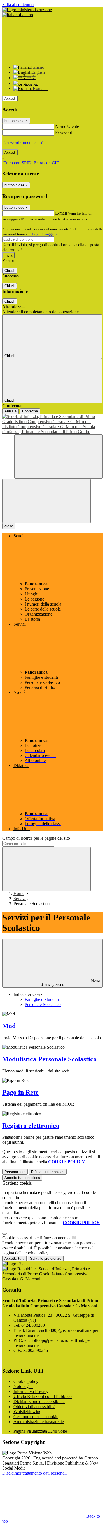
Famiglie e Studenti (42, 999)
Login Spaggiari (44, 234)
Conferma (30, 411)
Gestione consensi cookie (35, 1416)
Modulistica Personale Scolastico (49, 1059)
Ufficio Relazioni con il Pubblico (42, 1396)
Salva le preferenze (45, 1258)
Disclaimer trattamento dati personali (34, 1473)
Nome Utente (67, 126)
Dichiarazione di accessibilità (39, 1401)
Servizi (19, 898)
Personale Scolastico (43, 1004)
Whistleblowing (27, 1411)
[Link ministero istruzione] (27, 9)
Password (63, 132)
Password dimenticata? (22, 142)
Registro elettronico (30, 1125)
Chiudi (9, 271)
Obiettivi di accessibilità (34, 1406)
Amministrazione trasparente (38, 1421)
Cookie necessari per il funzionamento (36, 1237)
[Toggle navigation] (46, 501)
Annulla (10, 411)
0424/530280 (33, 1325)
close (8, 526)
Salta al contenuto (18, 4)
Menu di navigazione (70, 982)
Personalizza (14, 1172)
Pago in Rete (20, 1092)
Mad (9, 1025)
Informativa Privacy (30, 1391)
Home (18, 893)
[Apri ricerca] (58, 456)
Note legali (23, 1386)
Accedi (10, 98)
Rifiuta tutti (47, 1172)
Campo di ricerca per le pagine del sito (36, 838)
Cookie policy (25, 1381)
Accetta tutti (22, 1178)
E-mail (61, 213)
